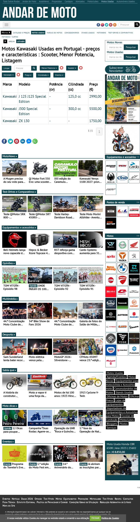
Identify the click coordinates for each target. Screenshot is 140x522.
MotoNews (9, 156)
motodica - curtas (10, 36)
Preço (27, 75)
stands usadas (87, 32)
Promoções (83, 498)
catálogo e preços (21, 32)
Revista (118, 498)
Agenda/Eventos (116, 377)
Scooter (71, 68)
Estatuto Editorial (26, 502)
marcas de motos (54, 32)
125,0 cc (74, 96)
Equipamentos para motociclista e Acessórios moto (122, 384)
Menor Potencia (48, 68)
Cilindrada (42, 75)
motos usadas (38, 32)
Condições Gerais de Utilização (83, 502)
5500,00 (95, 108)
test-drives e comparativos (120, 32)
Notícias (15, 498)
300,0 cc (74, 108)
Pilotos (124, 423)
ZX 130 (24, 120)
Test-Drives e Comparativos (18, 191)
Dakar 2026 (27, 498)
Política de (110, 518)
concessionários (72, 32)
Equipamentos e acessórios (18, 227)
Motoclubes (127, 419)
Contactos (128, 498)
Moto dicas (9, 405)
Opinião (38, 498)
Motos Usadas (115, 373)
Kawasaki (8, 75)
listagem (21, 41)
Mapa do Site (9, 505)
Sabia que (8, 370)
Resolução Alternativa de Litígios (115, 502)
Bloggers (112, 423)
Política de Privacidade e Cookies (52, 502)
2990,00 (95, 96)
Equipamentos (70, 498)
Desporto (8, 334)
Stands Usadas (124, 392)
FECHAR (95, 518)
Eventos (7, 441)
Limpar (7, 68)
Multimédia (9, 298)
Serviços (111, 427)
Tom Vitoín (49, 498)
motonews (101, 32)
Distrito (58, 75)
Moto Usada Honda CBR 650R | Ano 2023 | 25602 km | (121, 448)
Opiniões (8, 263)
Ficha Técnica (9, 502)
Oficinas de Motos (117, 396)
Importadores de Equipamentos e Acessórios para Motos (122, 412)
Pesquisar (131, 47)
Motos (59, 498)
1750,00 (95, 120)
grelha (12, 41)
